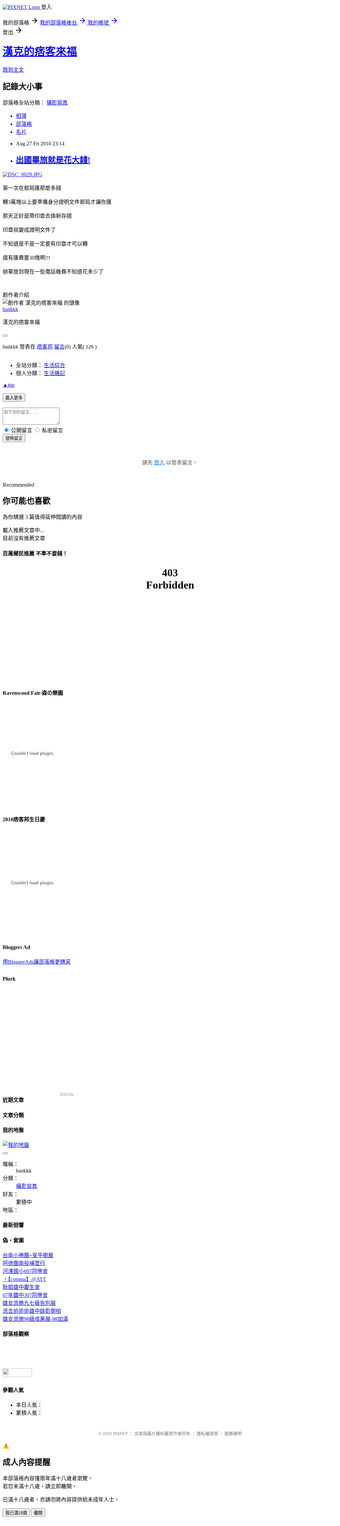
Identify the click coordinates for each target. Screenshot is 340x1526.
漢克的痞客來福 (40, 51)
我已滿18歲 (16, 1512)
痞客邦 (45, 347)
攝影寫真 (57, 103)
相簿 (21, 116)
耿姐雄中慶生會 (21, 1287)
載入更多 (14, 397)
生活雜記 (54, 373)
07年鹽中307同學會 (25, 1295)
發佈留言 (14, 438)
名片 (21, 132)
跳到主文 (13, 70)
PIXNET (120, 1433)
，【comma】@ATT (24, 1279)
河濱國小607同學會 (25, 1271)
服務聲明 (233, 1433)
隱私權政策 (207, 1433)
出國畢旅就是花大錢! (53, 160)
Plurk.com (67, 1093)
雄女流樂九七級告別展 (29, 1303)
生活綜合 (54, 365)
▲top (9, 385)
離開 (38, 1512)
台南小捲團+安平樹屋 (28, 1255)
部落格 (24, 124)
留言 (59, 347)
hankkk (10, 309)
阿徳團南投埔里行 (24, 1263)
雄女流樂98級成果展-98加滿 (35, 1319)
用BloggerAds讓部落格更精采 (37, 962)
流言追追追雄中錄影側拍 (32, 1311)
